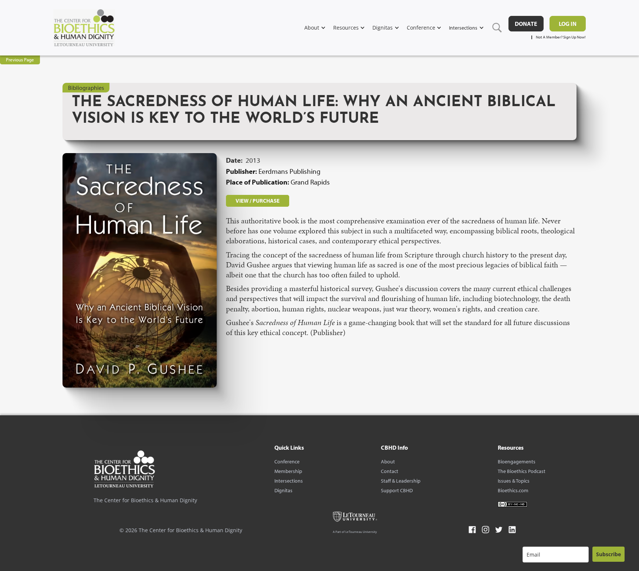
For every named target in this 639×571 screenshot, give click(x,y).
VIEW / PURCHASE (258, 200)
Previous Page (20, 59)
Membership (288, 471)
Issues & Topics (514, 480)
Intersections (288, 480)
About (388, 461)
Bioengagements (516, 461)
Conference (287, 461)
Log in (568, 23)
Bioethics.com (513, 490)
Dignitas (283, 490)
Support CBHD (397, 490)
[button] (318, 27)
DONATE (526, 23)
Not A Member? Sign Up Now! (561, 37)
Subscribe (608, 554)
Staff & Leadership (400, 480)
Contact (389, 471)
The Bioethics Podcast (521, 471)
